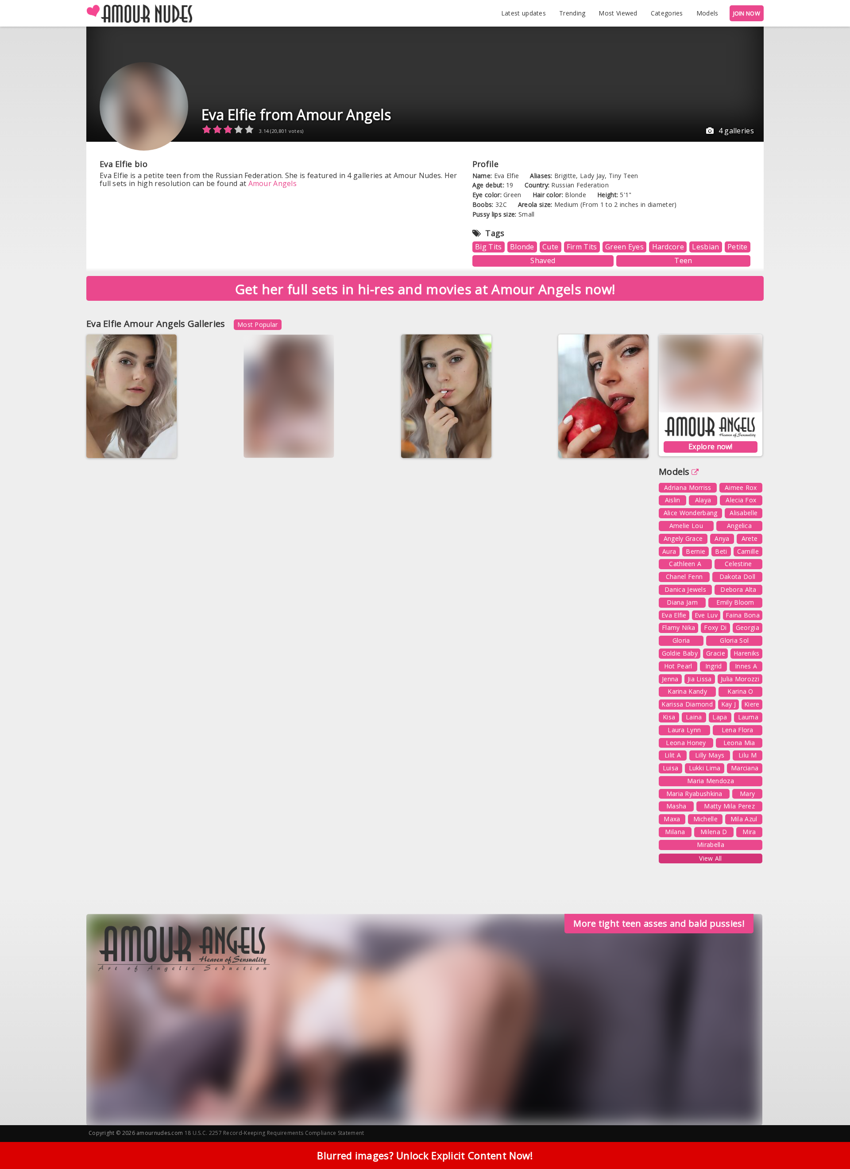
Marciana (744, 768)
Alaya (703, 500)
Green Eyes (624, 247)
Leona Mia (739, 742)
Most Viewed (618, 13)
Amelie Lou (686, 525)
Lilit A (673, 755)
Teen (683, 260)
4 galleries (736, 131)
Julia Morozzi (740, 679)
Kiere (752, 704)
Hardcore (668, 247)
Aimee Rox (741, 487)
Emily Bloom (735, 602)
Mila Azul (743, 819)
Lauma (748, 717)
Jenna (670, 679)
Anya (722, 538)
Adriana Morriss (687, 487)
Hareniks (746, 653)
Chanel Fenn (684, 576)
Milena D (713, 831)
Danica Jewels (685, 589)
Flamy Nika (678, 627)
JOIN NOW (746, 13)
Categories (667, 13)
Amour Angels (272, 183)
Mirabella (710, 844)
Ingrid (713, 666)
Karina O (740, 691)
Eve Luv (706, 615)
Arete (750, 538)
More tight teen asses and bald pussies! (659, 923)
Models (707, 13)
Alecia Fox (741, 500)
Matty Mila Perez (729, 806)
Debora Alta (738, 589)
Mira (749, 831)
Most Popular (257, 324)
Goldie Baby (680, 653)
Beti (721, 551)
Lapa (719, 717)
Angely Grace (683, 538)
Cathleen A (685, 563)
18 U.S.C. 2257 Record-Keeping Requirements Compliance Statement (274, 1133)
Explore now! (710, 446)
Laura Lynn (684, 730)
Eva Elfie (155, 445)
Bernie (695, 551)
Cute (550, 247)
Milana (675, 831)
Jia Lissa (700, 679)
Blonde (522, 247)
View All (710, 858)
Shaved (542, 260)
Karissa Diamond (687, 704)
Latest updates (523, 13)
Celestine (738, 563)
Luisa (671, 768)
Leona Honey (686, 742)
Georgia (747, 627)
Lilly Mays (709, 755)
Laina (694, 717)
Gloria (681, 640)
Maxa (672, 819)
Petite (737, 247)
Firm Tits (582, 247)
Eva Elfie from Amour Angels (296, 114)
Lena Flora (737, 730)
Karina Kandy (687, 691)
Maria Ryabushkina (694, 793)
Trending (572, 13)
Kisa (669, 717)
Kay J (728, 704)
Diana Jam (682, 602)
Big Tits (488, 247)
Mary (747, 793)
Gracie (715, 653)
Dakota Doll (737, 576)
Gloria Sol (734, 640)
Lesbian (705, 247)
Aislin (672, 500)
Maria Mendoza (710, 781)
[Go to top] (826, 1140)
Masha (676, 806)
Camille (748, 551)
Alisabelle (743, 513)
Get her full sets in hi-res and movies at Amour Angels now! (425, 289)
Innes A (746, 666)
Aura (669, 551)
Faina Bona (743, 615)
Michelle (705, 819)
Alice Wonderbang (691, 513)
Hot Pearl (678, 666)
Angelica (739, 525)
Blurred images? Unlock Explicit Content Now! (425, 1155)
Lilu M (747, 755)
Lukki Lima (705, 768)
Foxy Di (715, 627)
